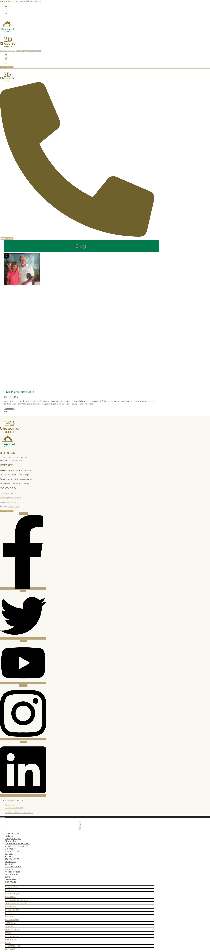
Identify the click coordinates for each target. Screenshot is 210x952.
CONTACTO (11, 882)
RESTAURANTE (12, 919)
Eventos (9, 913)
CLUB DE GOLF (12, 887)
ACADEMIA (10, 923)
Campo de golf (12, 893)
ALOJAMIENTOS (13, 946)
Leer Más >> (9, 408)
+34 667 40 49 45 (13, 507)
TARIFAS (9, 926)
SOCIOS (9, 933)
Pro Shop (9, 916)
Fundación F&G (12, 910)
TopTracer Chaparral (15, 903)
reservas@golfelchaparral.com (28, 1)
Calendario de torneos (16, 900)
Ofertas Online (12, 929)
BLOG (8, 942)
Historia (9, 890)
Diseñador (10, 896)
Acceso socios (12, 936)
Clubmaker (10, 906)
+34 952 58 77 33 (7, 1)
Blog (81, 245)
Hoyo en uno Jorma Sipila (19, 392)
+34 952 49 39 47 (15, 502)
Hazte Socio (11, 874)
